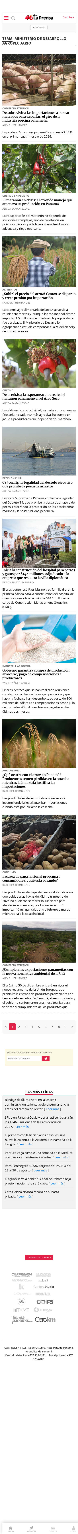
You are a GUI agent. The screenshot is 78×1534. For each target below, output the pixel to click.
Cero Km (45, 1320)
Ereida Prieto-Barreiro (18, 582)
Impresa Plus (44, 1311)
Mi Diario (22, 1281)
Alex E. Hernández (14, 125)
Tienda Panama (23, 1320)
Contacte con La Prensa (39, 1257)
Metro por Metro (22, 1311)
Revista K (22, 1287)
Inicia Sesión (39, 27)
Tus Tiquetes (22, 1294)
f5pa (45, 1302)
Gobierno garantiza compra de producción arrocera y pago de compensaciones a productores (35, 674)
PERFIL (73, 1531)
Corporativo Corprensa (23, 1276)
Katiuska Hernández (16, 302)
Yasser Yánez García (16, 683)
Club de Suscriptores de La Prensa (22, 1302)
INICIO (11, 1531)
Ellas (44, 1281)
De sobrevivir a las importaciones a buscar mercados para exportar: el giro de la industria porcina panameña (35, 116)
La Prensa (44, 1276)
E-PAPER (53, 1531)
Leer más (52, 1109)
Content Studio (44, 1287)
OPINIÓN (31, 1531)
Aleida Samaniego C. (16, 208)
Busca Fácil (44, 1294)
